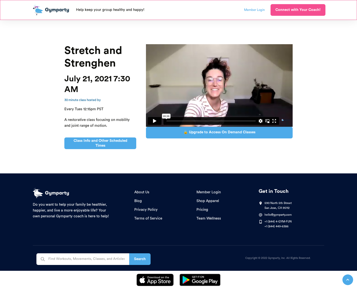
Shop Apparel (207, 201)
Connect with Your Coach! (298, 10)
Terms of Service (148, 218)
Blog (138, 201)
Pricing (202, 210)
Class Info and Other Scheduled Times (100, 143)
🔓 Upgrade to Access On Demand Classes (219, 132)
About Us (141, 192)
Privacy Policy (146, 210)
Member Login (208, 192)
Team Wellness (208, 218)
